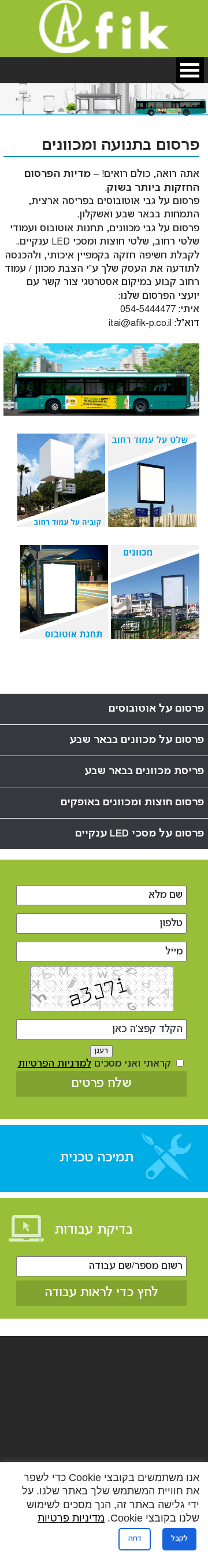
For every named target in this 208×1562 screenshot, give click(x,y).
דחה (134, 1539)
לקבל (179, 1539)
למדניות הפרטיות (54, 1063)
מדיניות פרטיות (71, 1518)
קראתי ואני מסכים (96, 1063)
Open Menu (190, 70)
